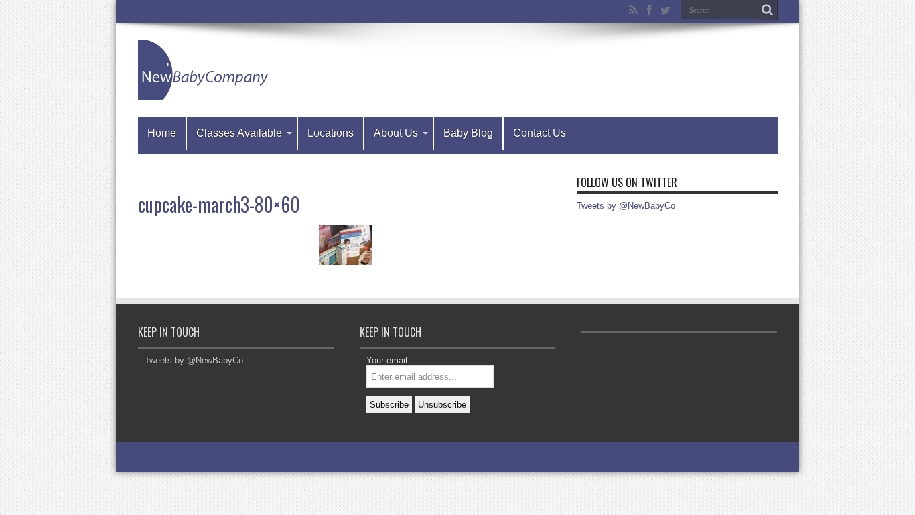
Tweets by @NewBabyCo (626, 206)
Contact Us (539, 133)
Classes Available (239, 133)
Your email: (388, 360)
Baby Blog (468, 133)
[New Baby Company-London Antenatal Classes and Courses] (205, 70)
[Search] (768, 10)
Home (161, 133)
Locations (330, 133)
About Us (396, 133)
